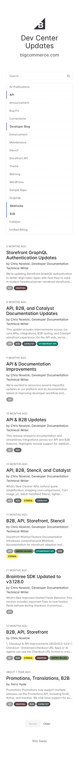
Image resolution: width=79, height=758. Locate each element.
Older (47, 724)
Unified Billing (18, 229)
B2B (12, 214)
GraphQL (15, 198)
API (12, 95)
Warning (14, 174)
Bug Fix (14, 110)
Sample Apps (18, 190)
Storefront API (18, 158)
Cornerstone (17, 118)
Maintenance (17, 142)
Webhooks (16, 206)
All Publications (19, 87)
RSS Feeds (39, 741)
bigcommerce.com (39, 55)
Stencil (13, 150)
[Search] (68, 76)
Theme (14, 166)
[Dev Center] (39, 24)
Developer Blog (20, 126)
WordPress (16, 182)
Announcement (19, 102)
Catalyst (14, 221)
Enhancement (18, 134)
